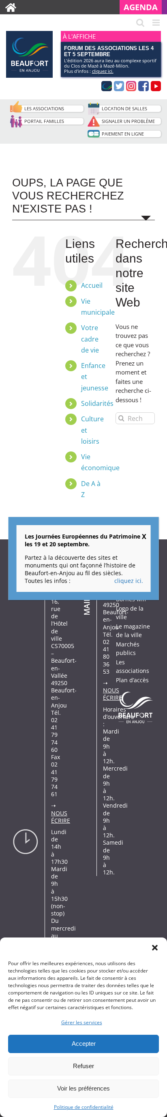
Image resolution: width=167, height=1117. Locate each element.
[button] (155, 948)
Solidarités (97, 403)
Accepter (84, 1043)
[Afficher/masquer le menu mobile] (156, 22)
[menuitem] (143, 7)
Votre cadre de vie (90, 338)
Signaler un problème (128, 121)
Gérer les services (81, 1022)
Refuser (83, 1065)
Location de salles (124, 108)
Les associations (44, 108)
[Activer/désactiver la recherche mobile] (140, 22)
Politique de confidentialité (83, 1107)
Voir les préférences (83, 1088)
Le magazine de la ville (133, 630)
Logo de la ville (129, 612)
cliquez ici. (102, 71)
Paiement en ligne (123, 134)
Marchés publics (127, 648)
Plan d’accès (132, 680)
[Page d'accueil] (10, 7)
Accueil (92, 285)
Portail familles (44, 121)
